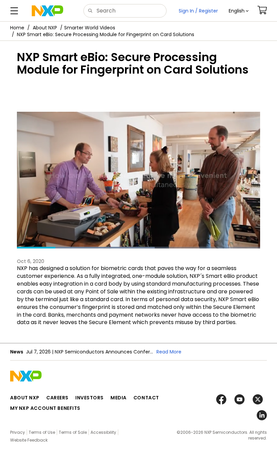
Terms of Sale (73, 432)
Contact (146, 397)
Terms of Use (42, 432)
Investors (89, 397)
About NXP (45, 27)
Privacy (17, 432)
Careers (57, 397)
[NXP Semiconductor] (47, 10)
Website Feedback (29, 440)
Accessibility (103, 432)
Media (118, 397)
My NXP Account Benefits (45, 408)
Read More (168, 351)
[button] (239, 11)
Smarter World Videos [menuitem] (89, 27)
